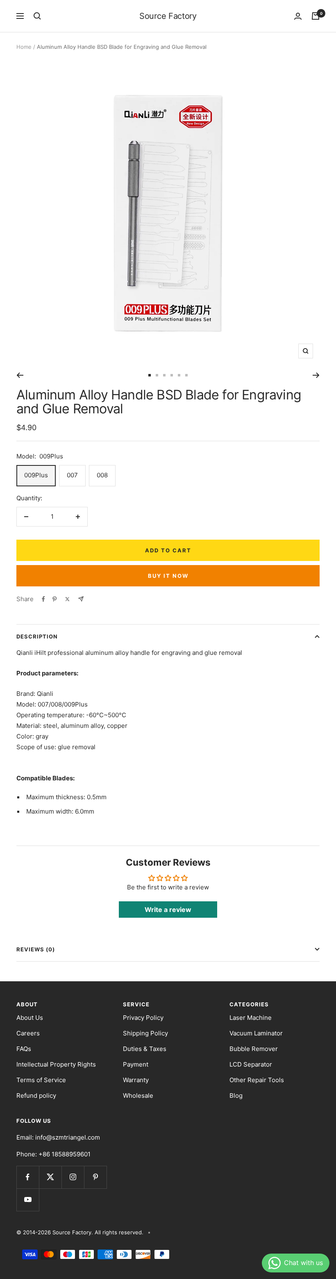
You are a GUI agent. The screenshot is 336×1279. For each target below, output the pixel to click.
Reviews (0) (35, 949)
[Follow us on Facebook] (27, 1177)
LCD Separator (250, 1064)
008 (102, 475)
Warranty (136, 1080)
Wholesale (138, 1095)
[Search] (37, 16)
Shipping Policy (145, 1033)
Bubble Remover (253, 1049)
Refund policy (36, 1095)
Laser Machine (250, 1017)
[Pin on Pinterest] (54, 599)
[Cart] (315, 16)
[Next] (316, 375)
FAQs (23, 1049)
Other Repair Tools (256, 1080)
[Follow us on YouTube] (27, 1199)
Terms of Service (41, 1080)
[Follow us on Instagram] (72, 1177)
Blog (236, 1095)
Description (37, 636)
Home (24, 46)
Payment (135, 1064)
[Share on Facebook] (43, 599)
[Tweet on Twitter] (67, 599)
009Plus (36, 475)
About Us (29, 1017)
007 (72, 475)
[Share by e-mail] (81, 599)
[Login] (298, 16)
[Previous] (19, 375)
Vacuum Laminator (256, 1033)
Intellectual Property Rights (56, 1064)
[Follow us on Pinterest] (95, 1177)
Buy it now (168, 575)
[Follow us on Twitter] (50, 1177)
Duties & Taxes (144, 1049)
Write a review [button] (168, 909)
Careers (28, 1033)
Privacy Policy (143, 1017)
